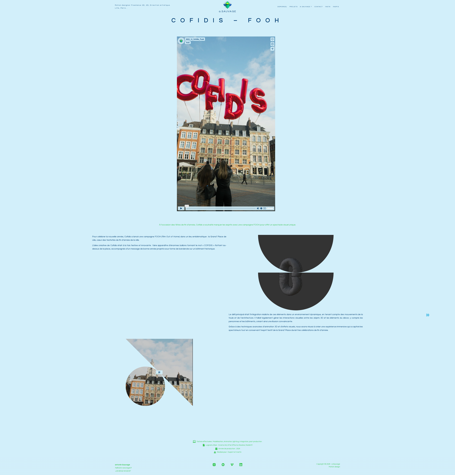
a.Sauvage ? (306, 6)
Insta (328, 6)
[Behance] (223, 464)
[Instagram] (214, 464)
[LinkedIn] (240, 464)
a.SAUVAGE (227, 11)
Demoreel (282, 6)
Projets (294, 6)
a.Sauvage (336, 464)
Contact (318, 6)
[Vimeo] (231, 464)
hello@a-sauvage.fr (123, 468)
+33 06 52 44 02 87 (123, 471)
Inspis (336, 6)
